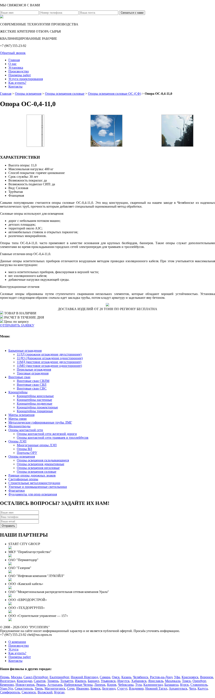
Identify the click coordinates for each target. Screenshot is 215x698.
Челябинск (140, 677)
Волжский (45, 692)
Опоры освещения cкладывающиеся (43, 460)
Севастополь (24, 688)
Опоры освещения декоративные (40, 464)
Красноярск (190, 677)
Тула (138, 684)
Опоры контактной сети (25, 430)
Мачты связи (17, 418)
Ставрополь (198, 684)
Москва (16, 677)
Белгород (108, 688)
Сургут (122, 688)
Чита (192, 688)
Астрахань (54, 684)
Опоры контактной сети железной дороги (47, 434)
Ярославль (155, 681)
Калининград (153, 684)
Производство (18, 71)
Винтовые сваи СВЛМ (33, 381)
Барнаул (93, 681)
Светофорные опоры (23, 479)
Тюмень (53, 681)
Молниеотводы (19, 426)
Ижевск (80, 681)
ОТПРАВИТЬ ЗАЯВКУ (17, 325)
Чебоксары (126, 684)
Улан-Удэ (6, 688)
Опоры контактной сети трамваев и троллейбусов (52, 437)
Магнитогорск (55, 688)
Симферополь (10, 692)
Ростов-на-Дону (161, 677)
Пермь (4, 677)
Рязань (41, 684)
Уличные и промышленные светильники (37, 487)
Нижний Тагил (156, 688)
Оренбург (199, 681)
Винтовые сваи (19, 377)
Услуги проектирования (25, 79)
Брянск (95, 688)
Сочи (71, 688)
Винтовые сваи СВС (32, 388)
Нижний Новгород (84, 677)
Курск (184, 684)
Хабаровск (139, 681)
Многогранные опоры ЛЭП (37, 445)
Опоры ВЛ (24, 449)
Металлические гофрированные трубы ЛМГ (40, 422)
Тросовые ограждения (33, 373)
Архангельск (178, 688)
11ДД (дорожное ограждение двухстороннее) (49, 354)
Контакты (15, 86)
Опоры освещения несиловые (38, 468)
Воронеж (206, 677)
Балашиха (171, 684)
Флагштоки (16, 490)
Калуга (203, 688)
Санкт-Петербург (36, 677)
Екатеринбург (59, 677)
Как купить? (17, 82)
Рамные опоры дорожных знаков (32, 475)
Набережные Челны (78, 684)
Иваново (82, 688)
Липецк (99, 684)
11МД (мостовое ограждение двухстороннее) (49, 362)
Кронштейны (18, 392)
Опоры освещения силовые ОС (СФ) (114, 93)
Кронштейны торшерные (35, 411)
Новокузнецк (25, 684)
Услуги (13, 649)
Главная (14, 60)
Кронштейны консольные (35, 396)
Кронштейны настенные (34, 400)
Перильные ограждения (34, 369)
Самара (105, 677)
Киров (111, 684)
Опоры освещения (28, 93)
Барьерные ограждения (25, 350)
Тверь (39, 688)
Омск (116, 677)
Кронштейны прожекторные (37, 407)
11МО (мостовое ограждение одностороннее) (49, 365)
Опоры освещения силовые (64, 93)
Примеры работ (19, 75)
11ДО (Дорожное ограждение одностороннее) (50, 358)
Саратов (40, 681)
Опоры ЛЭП (17, 441)
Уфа (177, 677)
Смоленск (29, 692)
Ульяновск (108, 681)
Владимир (136, 688)
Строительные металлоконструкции (34, 483)
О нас (12, 64)
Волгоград (7, 681)
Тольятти (66, 681)
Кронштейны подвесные (34, 403)
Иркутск (123, 681)
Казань (126, 677)
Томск (186, 681)
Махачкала (172, 681)
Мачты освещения (21, 415)
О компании (17, 642)
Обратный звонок (13, 53)
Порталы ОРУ (27, 452)
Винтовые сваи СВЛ (31, 384)
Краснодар (24, 681)
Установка (15, 67)
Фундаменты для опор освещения (32, 494)
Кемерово (7, 684)
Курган (59, 692)
